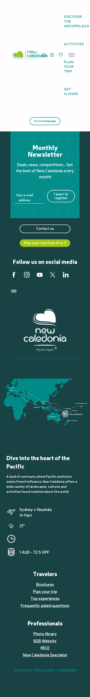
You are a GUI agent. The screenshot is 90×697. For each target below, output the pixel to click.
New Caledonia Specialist (45, 654)
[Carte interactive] (52, 55)
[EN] (71, 55)
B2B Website (45, 640)
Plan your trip (45, 591)
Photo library (45, 633)
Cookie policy (67, 669)
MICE (45, 647)
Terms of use (22, 669)
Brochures (45, 584)
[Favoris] (61, 55)
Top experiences (45, 598)
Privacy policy (44, 669)
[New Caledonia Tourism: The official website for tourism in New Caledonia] (30, 55)
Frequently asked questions (45, 605)
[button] (72, 55)
